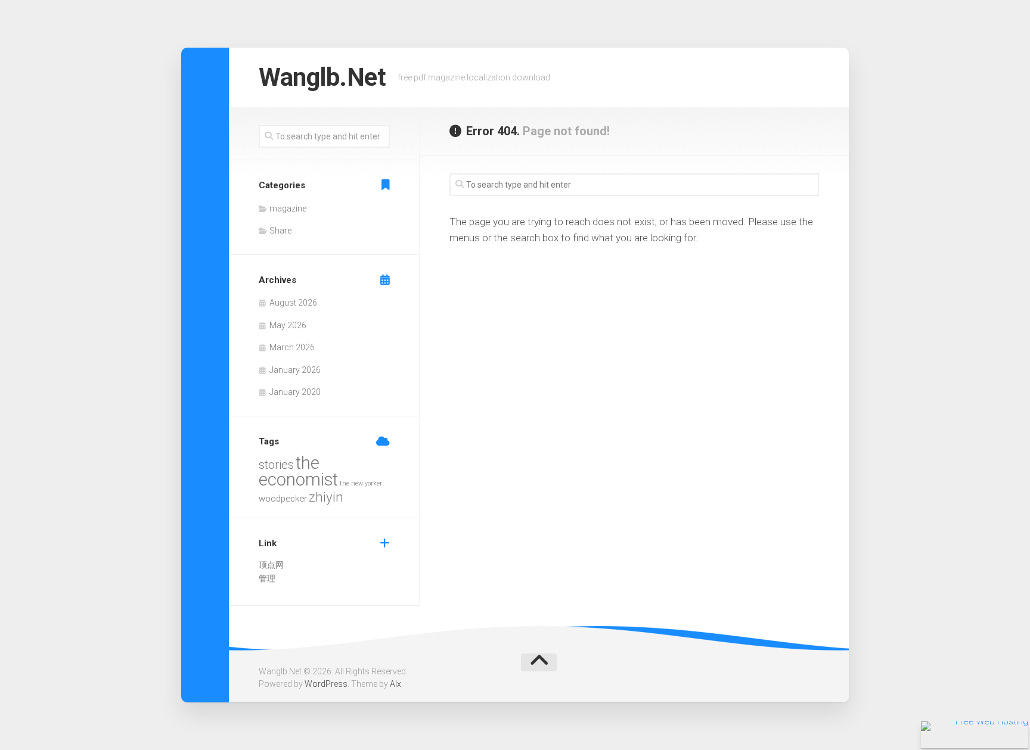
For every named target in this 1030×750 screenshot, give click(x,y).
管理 (267, 578)
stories (276, 465)
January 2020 (295, 392)
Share (280, 230)
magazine (287, 208)
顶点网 (271, 564)
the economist (298, 471)
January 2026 (295, 370)
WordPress (326, 684)
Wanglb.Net (322, 77)
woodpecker (283, 498)
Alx (395, 684)
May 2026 (287, 325)
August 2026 (293, 302)
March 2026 (292, 347)
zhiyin (326, 497)
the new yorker (361, 483)
